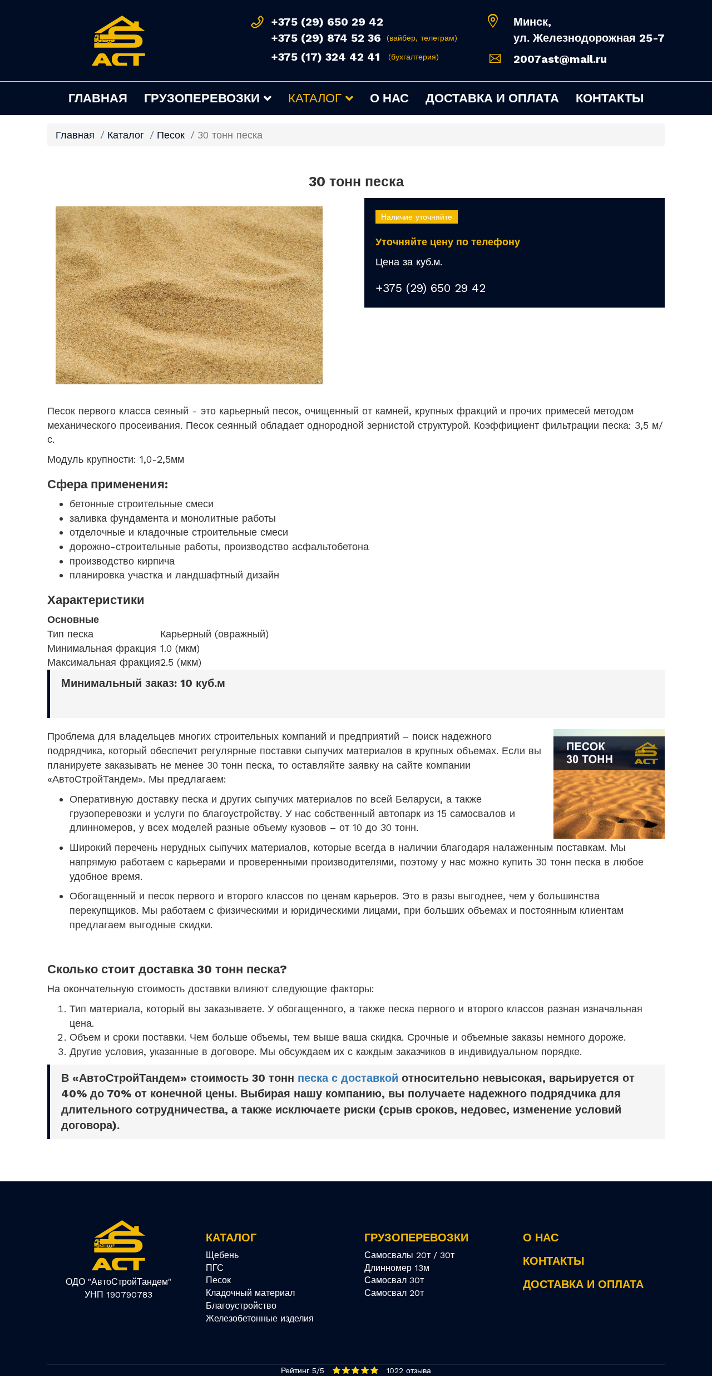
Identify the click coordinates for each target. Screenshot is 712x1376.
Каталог (315, 98)
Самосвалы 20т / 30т (409, 1255)
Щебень (222, 1255)
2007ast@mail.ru (560, 59)
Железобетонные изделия (260, 1318)
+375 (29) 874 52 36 (326, 37)
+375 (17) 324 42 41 (325, 56)
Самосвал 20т (394, 1293)
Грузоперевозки (202, 98)
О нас (389, 98)
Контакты (610, 98)
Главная (97, 98)
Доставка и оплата (492, 98)
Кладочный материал (250, 1293)
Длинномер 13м (396, 1268)
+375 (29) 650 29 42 (327, 21)
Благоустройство (241, 1305)
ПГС (215, 1268)
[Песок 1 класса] (197, 295)
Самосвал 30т (394, 1280)
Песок (218, 1280)
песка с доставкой (348, 1078)
